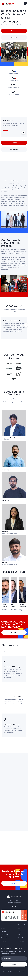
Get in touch (14, 142)
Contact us (14, 30)
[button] (25, 3)
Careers (20, 931)
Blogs (19, 928)
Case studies (4, 934)
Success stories (5, 937)
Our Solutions (14, 149)
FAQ (19, 934)
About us (3, 941)
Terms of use (21, 937)
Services (3, 931)
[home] (8, 3)
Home (2, 924)
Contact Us (4, 928)
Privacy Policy (22, 941)
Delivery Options (22, 924)
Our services (14, 37)
